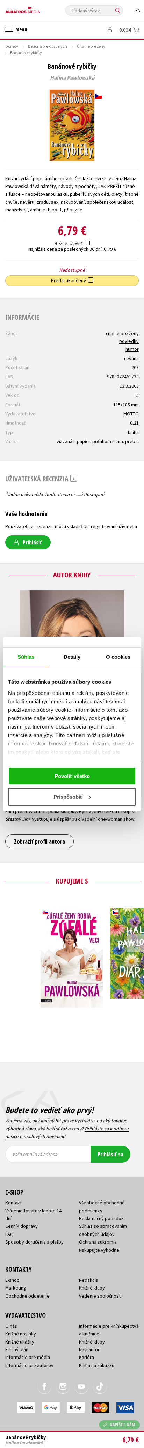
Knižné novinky (20, 1334)
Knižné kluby (92, 1288)
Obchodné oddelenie (27, 1296)
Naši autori (90, 1349)
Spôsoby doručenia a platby (34, 1242)
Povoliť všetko (72, 776)
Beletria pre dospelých (47, 46)
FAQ (9, 1234)
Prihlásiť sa (110, 1154)
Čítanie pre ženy (91, 46)
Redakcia (88, 1280)
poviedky (129, 341)
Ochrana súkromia (98, 1242)
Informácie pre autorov (29, 1365)
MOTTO (131, 414)
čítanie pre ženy (122, 333)
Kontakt (13, 1202)
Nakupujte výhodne (99, 1250)
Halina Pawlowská (72, 78)
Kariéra (86, 1357)
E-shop (12, 1280)
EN (138, 10)
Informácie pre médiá (27, 1357)
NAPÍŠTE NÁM (123, 1425)
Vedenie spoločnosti (100, 1296)
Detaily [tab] (72, 657)
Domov (11, 46)
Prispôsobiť (67, 797)
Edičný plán (16, 1349)
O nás (11, 1326)
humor (132, 349)
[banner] (36, 8)
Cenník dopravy (21, 1226)
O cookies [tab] (118, 657)
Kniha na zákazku (96, 1365)
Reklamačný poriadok (101, 1218)
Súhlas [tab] (26, 657)
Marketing (15, 1288)
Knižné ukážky (19, 1342)
